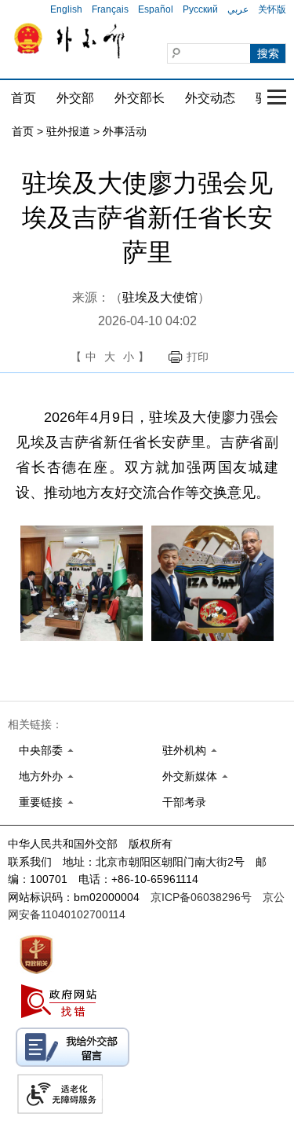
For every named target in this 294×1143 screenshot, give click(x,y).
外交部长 (139, 97)
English (66, 9)
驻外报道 (68, 131)
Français (110, 9)
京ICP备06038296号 (201, 897)
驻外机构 (184, 750)
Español (155, 9)
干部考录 (184, 802)
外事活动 (125, 131)
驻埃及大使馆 (160, 297)
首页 (23, 97)
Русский (200, 9)
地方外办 (41, 776)
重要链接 (41, 802)
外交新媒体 (189, 776)
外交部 (75, 97)
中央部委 (41, 750)
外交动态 (210, 97)
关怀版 (272, 9)
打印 (198, 356)
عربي (238, 9)
